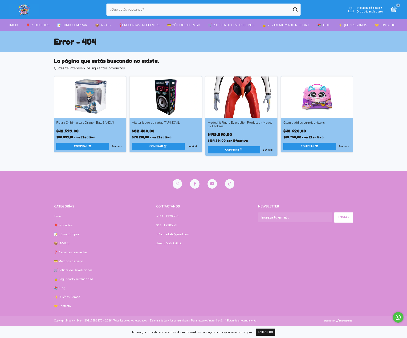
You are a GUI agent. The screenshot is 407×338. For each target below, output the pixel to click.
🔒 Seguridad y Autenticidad (285, 25)
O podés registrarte (370, 11)
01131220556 (166, 225)
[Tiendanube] (338, 321)
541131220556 (167, 216)
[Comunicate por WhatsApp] (398, 317)
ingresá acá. (215, 320)
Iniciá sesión (373, 8)
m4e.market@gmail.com (173, 234)
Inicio (13, 25)
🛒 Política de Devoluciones (231, 25)
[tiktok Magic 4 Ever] (229, 184)
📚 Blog (323, 25)
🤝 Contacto (385, 25)
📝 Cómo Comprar (72, 25)
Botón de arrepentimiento (241, 320)
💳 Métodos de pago (183, 25)
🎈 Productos (37, 25)
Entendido (265, 332)
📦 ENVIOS (102, 25)
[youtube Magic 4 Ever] (212, 184)
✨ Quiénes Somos (352, 25)
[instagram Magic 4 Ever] (177, 184)
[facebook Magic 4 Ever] (194, 184)
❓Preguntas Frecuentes (138, 25)
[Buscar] (295, 9)
